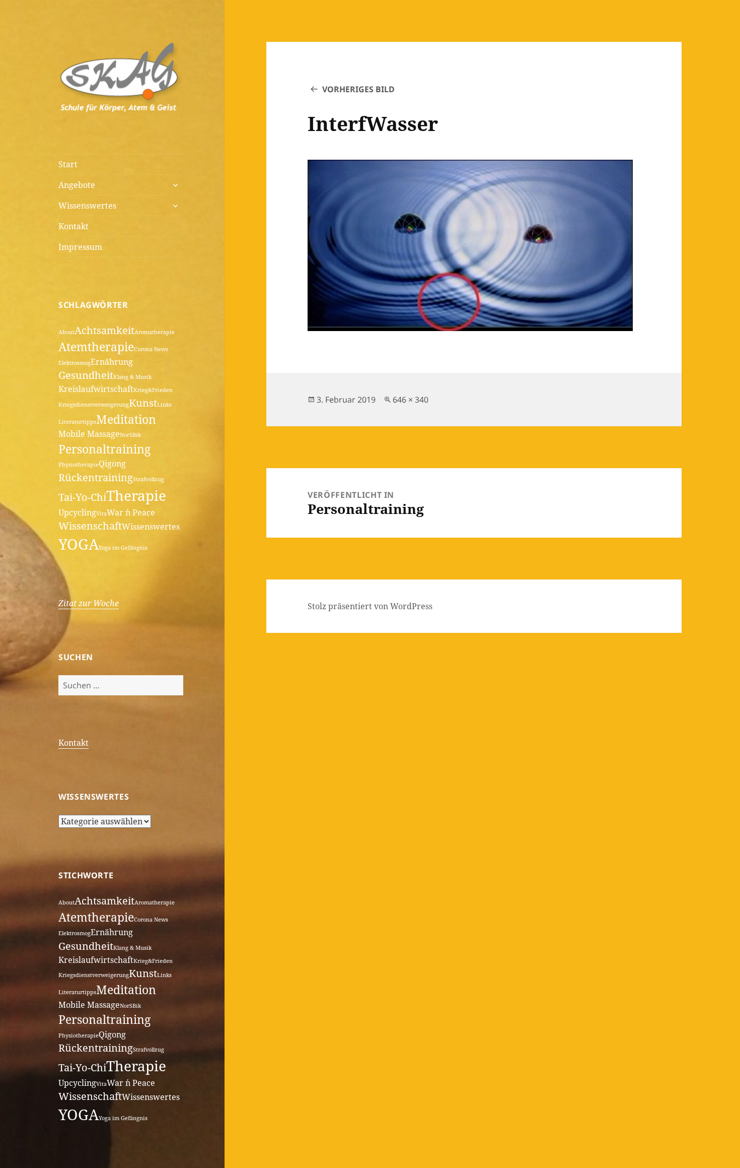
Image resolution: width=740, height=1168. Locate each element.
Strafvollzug (148, 479)
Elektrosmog (74, 362)
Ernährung (112, 361)
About (66, 332)
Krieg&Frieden (153, 390)
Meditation (126, 419)
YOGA (78, 544)
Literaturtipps (77, 421)
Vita (101, 513)
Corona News (151, 349)
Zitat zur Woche (88, 603)
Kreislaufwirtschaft (95, 389)
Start (68, 164)
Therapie (136, 495)
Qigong (112, 463)
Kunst (143, 403)
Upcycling (77, 512)
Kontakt (73, 226)
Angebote (76, 184)
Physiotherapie (78, 464)
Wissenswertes (87, 205)
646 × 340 (410, 399)
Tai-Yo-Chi (82, 497)
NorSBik (130, 434)
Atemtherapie (96, 347)
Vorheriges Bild (358, 89)
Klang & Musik (132, 376)
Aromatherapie (154, 332)
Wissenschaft (90, 526)
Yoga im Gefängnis (123, 547)
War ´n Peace (131, 512)
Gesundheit (85, 375)
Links (164, 404)
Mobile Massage (89, 433)
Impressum (80, 246)
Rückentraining (95, 477)
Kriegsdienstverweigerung (93, 404)
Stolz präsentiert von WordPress (370, 606)
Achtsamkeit (104, 330)
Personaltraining (104, 449)
